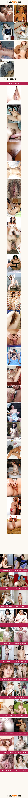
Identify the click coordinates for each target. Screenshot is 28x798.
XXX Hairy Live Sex (14, 83)
